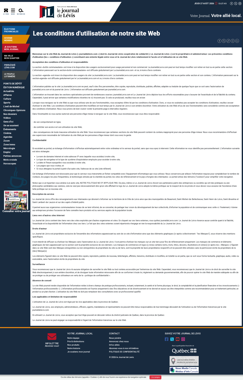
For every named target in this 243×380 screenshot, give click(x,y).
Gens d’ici (8, 121)
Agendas (7, 137)
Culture (7, 99)
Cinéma (7, 133)
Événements (9, 129)
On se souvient (11, 125)
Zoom (6, 140)
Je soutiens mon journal (78, 352)
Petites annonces (12, 156)
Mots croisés (10, 160)
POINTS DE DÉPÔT (12, 83)
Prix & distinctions (75, 341)
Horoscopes (9, 163)
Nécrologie (9, 148)
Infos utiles (114, 345)
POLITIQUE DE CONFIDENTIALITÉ (124, 352)
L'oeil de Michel (11, 106)
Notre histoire (73, 348)
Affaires (7, 95)
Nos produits (73, 345)
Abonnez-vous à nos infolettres (124, 348)
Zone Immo (9, 144)
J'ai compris (155, 377)
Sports (6, 102)
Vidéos (7, 118)
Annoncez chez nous (119, 341)
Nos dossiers (10, 114)
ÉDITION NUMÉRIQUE (14, 87)
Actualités (8, 91)
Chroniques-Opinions (14, 110)
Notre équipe (73, 338)
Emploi (7, 152)
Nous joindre (115, 338)
